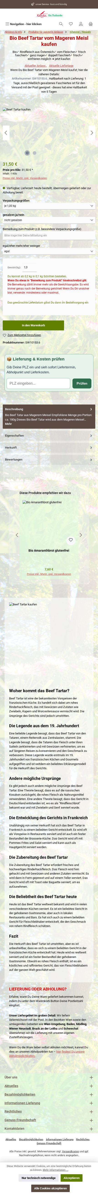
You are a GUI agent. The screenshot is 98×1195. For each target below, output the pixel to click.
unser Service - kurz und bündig (51, 4)
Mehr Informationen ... (55, 1170)
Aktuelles (11, 1086)
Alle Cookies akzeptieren (50, 1188)
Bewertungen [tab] (13, 459)
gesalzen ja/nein (13, 214)
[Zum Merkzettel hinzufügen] (70, 540)
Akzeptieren (72, 1178)
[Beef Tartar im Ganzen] (49, 132)
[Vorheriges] (6, 132)
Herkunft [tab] (11, 447)
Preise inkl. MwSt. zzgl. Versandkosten (25, 178)
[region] (49, 535)
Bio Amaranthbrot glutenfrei (48, 551)
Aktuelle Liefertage (61, 65)
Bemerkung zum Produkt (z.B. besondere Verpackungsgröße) (42, 229)
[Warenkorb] (91, 24)
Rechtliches (13, 1111)
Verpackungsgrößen (16, 200)
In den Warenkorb (33, 325)
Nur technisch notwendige (39, 1178)
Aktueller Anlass (35, 65)
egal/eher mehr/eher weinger (21, 245)
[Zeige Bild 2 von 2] (34, 153)
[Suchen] (61, 24)
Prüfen (82, 383)
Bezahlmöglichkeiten (20, 1094)
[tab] (49, 417)
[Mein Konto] (81, 24)
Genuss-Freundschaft (20, 1120)
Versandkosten (70, 1151)
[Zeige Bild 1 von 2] (27, 153)
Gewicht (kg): (14, 267)
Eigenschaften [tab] (14, 435)
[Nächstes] (91, 132)
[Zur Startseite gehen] (49, 14)
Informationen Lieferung (22, 1103)
